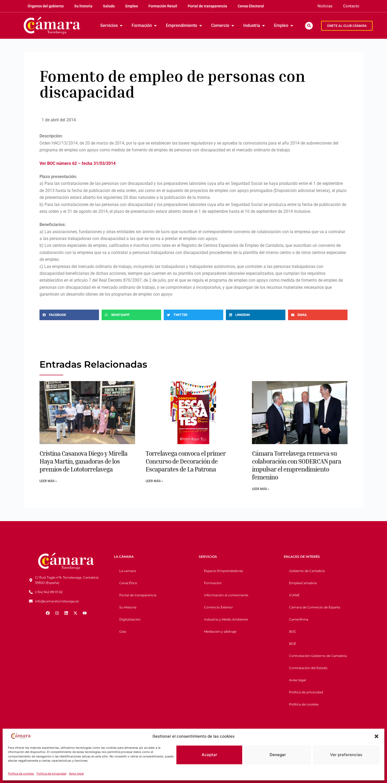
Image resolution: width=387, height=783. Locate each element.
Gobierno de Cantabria (307, 571)
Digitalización (130, 619)
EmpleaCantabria (303, 583)
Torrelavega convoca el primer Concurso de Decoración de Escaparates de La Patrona (186, 461)
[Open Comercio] (233, 25)
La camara (127, 571)
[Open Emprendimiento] (201, 25)
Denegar (278, 754)
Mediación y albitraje (220, 631)
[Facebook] (48, 613)
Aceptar (209, 754)
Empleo (131, 6)
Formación (213, 583)
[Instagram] (57, 613)
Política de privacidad (51, 773)
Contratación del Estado (308, 668)
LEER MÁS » (48, 481)
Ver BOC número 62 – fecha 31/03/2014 (77, 163)
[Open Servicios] (121, 25)
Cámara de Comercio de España (314, 607)
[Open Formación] (155, 25)
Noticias (325, 6)
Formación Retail (162, 6)
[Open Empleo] (292, 25)
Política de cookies (21, 773)
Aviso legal (76, 773)
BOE (292, 644)
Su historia (83, 6)
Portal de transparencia (207, 6)
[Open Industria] (263, 25)
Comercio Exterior (218, 607)
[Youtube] (84, 613)
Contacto (351, 6)
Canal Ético (128, 583)
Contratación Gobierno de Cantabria (318, 656)
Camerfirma (298, 619)
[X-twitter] (75, 613)
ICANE (294, 595)
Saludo (109, 6)
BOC (292, 631)
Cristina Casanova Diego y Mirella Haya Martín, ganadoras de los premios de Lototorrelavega (83, 461)
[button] (376, 736)
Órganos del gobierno (46, 6)
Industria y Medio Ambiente (226, 619)
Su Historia (127, 607)
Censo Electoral (251, 6)
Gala (122, 631)
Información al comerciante (226, 595)
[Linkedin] (66, 613)
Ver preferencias (346, 754)
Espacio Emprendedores (223, 571)
